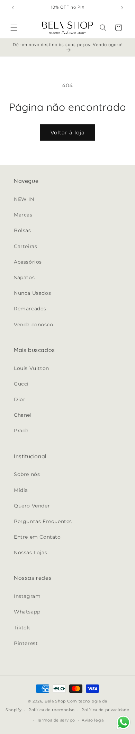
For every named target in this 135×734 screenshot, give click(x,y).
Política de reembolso (51, 709)
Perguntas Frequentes (43, 521)
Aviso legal (93, 720)
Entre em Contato (37, 537)
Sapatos (24, 277)
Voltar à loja (68, 132)
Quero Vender (32, 506)
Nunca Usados (32, 293)
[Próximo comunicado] (122, 7)
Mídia (21, 490)
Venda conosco (33, 324)
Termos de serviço (56, 720)
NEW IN (24, 199)
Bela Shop (56, 701)
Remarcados (30, 309)
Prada (21, 430)
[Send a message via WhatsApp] (123, 722)
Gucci (21, 384)
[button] (13, 27)
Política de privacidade (105, 709)
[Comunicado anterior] (12, 7)
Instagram (27, 596)
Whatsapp (27, 612)
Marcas (23, 215)
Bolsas (22, 230)
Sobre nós (27, 474)
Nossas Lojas (30, 552)
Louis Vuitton (31, 368)
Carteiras (25, 246)
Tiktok (22, 628)
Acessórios (28, 262)
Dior (19, 399)
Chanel (23, 415)
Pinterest (26, 643)
